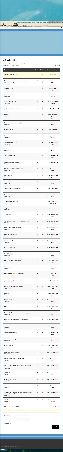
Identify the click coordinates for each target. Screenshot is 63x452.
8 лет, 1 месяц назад (52, 399)
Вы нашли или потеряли (10, 74)
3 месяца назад (52, 74)
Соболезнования (8, 101)
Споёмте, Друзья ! (9, 88)
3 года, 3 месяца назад (53, 286)
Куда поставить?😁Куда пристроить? (14, 273)
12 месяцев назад (53, 129)
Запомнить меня (8, 423)
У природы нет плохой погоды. (12, 168)
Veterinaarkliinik (8, 299)
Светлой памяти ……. (9, 142)
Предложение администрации (12, 352)
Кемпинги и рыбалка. (9, 95)
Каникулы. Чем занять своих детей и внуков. (16, 319)
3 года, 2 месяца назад (53, 280)
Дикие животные (8, 214)
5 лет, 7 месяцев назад (53, 345)
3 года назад (53, 267)
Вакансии (6, 293)
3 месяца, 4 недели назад (53, 108)
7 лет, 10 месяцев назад (52, 392)
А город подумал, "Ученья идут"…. (13, 260)
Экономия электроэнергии (11, 201)
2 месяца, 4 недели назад (53, 101)
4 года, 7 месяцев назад (52, 312)
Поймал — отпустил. (9, 345)
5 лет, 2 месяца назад (53, 326)
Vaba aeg (6, 114)
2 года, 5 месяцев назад (52, 208)
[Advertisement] (31, 10)
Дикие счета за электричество (12, 188)
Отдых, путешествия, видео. (11, 123)
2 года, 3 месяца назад (53, 181)
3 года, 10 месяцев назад (52, 306)
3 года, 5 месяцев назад (52, 299)
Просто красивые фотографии (12, 286)
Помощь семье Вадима (10, 379)
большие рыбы (8, 175)
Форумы (10, 63)
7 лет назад (52, 385)
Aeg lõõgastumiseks (9, 247)
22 (19, 108)
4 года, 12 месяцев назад (52, 319)
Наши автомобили (9, 149)
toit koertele (7, 306)
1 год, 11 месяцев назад (52, 175)
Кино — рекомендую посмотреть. (13, 227)
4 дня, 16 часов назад (53, 80)
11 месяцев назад (53, 122)
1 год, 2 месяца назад (53, 142)
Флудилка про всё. (9, 108)
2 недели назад (52, 88)
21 (18, 108)
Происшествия (8, 136)
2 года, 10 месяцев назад (52, 253)
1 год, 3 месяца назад (53, 149)
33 (11, 82)
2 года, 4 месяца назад (53, 195)
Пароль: (6, 419)
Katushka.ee (7, 446)
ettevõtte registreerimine (10, 234)
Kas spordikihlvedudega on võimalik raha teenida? (16, 221)
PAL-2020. (6, 254)
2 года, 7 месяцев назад (52, 214)
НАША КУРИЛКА (17, 63)
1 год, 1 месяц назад (52, 136)
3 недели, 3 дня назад (53, 95)
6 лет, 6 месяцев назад (53, 358)
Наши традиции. (8, 385)
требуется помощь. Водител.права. (13, 280)
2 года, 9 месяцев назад (52, 234)
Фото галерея (8, 326)
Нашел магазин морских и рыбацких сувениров (16, 182)
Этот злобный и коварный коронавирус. (15, 313)
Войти (55, 427)
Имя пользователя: (8, 415)
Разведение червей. (9, 155)
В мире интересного (9, 267)
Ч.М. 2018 (6, 400)
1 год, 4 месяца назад (53, 155)
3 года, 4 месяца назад (53, 293)
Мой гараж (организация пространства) (14, 358)
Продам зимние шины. (10, 208)
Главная (5, 63)
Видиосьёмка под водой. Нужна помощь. (15, 339)
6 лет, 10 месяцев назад (52, 365)
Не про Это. (7, 372)
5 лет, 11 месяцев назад (52, 352)
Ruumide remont (8, 240)
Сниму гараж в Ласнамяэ (11, 332)
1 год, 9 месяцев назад (53, 168)
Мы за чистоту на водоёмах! (11, 195)
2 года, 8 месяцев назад (52, 227)
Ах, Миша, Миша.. (8, 129)
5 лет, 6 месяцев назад (53, 339)
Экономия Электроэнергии (11, 162)
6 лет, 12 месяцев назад (52, 379)
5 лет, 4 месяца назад (53, 332)
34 (13, 82)
